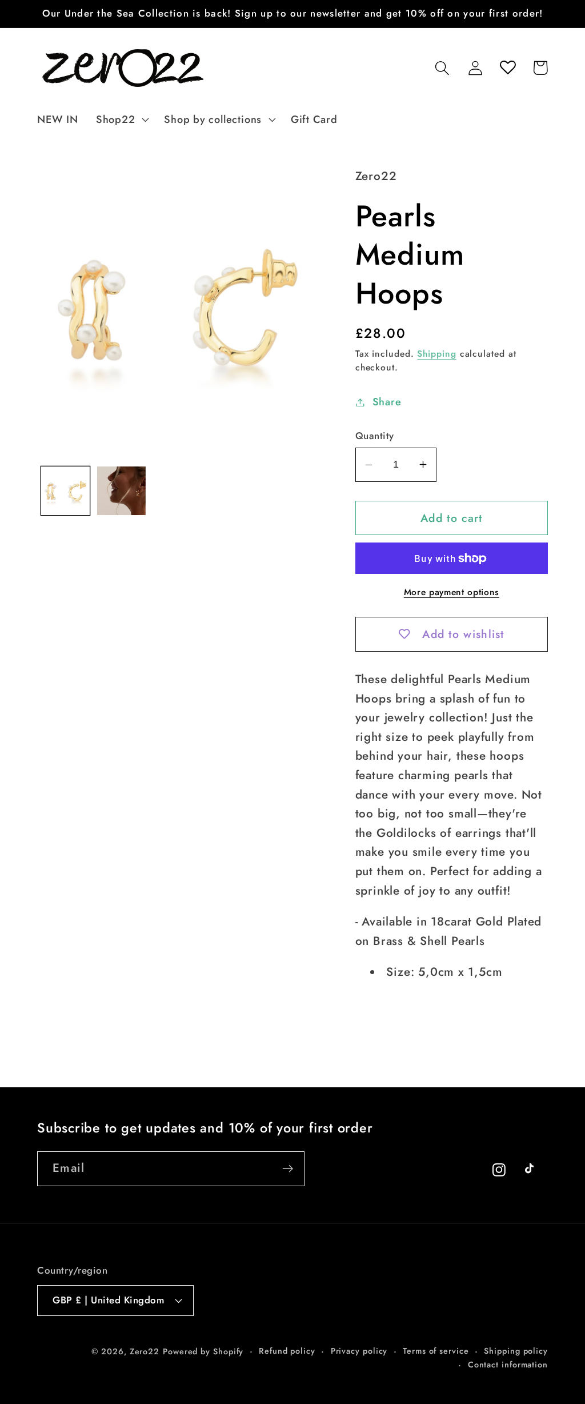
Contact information (508, 1364)
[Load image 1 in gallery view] (65, 490)
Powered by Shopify (203, 1351)
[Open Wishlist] (507, 67)
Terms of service (436, 1351)
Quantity (374, 435)
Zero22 (144, 1351)
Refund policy (287, 1351)
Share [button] (387, 401)
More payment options (451, 592)
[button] (121, 119)
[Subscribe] (287, 1168)
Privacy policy (359, 1351)
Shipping (436, 353)
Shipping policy (516, 1351)
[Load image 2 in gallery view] (121, 490)
